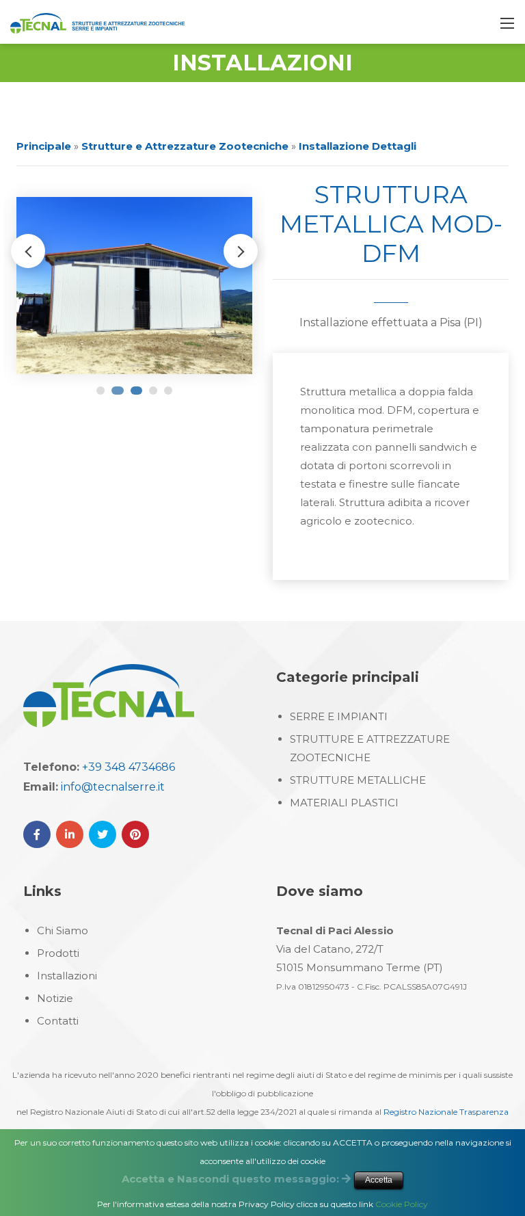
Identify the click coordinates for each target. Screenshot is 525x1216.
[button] (241, 251)
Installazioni (67, 975)
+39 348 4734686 (128, 767)
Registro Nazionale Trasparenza (446, 1112)
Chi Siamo (62, 930)
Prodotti (58, 953)
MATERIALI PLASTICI (344, 802)
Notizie (55, 998)
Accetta (378, 1180)
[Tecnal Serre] (97, 21)
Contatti (58, 1020)
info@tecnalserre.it (113, 786)
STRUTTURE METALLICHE (358, 780)
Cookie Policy (401, 1204)
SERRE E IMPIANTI (339, 716)
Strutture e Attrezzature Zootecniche (184, 146)
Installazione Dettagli (357, 146)
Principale (43, 146)
